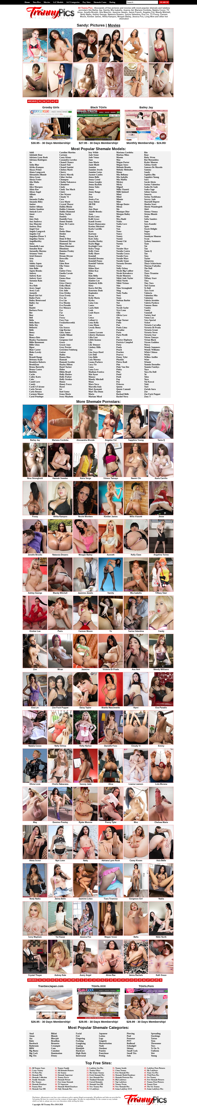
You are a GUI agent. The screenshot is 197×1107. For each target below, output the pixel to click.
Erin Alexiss (64, 288)
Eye (61, 310)
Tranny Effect (94, 1070)
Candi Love (34, 382)
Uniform (155, 1051)
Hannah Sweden (67, 362)
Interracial (81, 1056)
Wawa (147, 345)
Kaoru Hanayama (96, 224)
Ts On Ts (155, 1048)
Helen (62, 369)
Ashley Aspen (35, 263)
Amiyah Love (35, 212)
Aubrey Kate (35, 276)
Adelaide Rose (35, 155)
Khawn (91, 266)
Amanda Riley (36, 202)
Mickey (119, 182)
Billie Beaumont (36, 342)
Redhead (131, 1043)
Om (118, 318)
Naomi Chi (121, 241)
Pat (118, 337)
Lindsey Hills (94, 347)
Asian (31, 1036)
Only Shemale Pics (65, 1089)
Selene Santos (150, 192)
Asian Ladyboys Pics (155, 1089)
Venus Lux (149, 318)
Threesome (156, 1043)
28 (152, 980)
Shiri (146, 209)
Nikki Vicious (122, 283)
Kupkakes (93, 293)
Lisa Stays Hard (95, 352)
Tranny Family (63, 1068)
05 (57, 101)
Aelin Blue (34, 165)
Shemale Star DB (39, 1089)
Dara (61, 229)
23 (131, 980)
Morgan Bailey (123, 214)
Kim (90, 273)
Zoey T (147, 396)
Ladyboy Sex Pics (96, 1068)
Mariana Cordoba (124, 152)
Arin (31, 258)
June (90, 214)
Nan (118, 229)
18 (111, 980)
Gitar (61, 337)
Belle (31, 330)
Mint (118, 202)
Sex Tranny (151, 1077)
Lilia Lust (93, 337)
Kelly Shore (93, 253)
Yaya (146, 369)
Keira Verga (94, 249)
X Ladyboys (94, 1089)
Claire (62, 192)
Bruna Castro (35, 369)
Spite (146, 226)
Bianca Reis (34, 337)
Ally (31, 197)
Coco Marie (64, 202)
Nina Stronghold (124, 288)
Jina (90, 207)
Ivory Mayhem (66, 396)
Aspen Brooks (35, 271)
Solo (129, 1056)
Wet (153, 1053)
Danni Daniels (65, 221)
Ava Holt (33, 285)
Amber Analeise (36, 209)
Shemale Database (39, 1084)
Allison (32, 194)
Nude (101, 1046)
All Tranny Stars (38, 1068)
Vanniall (148, 313)
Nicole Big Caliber (124, 271)
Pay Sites (86, 2)
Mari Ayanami (95, 389)
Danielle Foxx (65, 219)
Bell (31, 318)
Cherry (62, 172)
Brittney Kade (35, 359)
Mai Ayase (93, 374)
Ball (31, 305)
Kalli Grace (93, 219)
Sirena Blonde (150, 214)
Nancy (119, 234)
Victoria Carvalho (152, 325)
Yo (145, 374)
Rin (146, 152)
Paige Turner (122, 320)
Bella (31, 320)
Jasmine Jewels (95, 170)
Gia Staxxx (64, 327)
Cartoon (63, 155)
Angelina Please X (37, 236)
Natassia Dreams (124, 263)
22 (127, 980)
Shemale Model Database (68, 1087)
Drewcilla (63, 258)
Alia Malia (34, 182)
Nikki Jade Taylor (124, 278)
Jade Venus (93, 157)
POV (129, 1041)
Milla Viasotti (122, 189)
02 (44, 101)
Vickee (147, 322)
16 (102, 980)
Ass (30, 1038)
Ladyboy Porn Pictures (156, 1068)
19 (115, 980)
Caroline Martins (67, 152)
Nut (118, 303)
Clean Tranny (120, 1070)
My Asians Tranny (96, 1073)
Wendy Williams (152, 350)
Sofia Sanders (150, 219)
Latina (102, 1036)
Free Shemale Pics (122, 1073)
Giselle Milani (65, 335)
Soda (146, 216)
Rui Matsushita (151, 160)
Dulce (62, 261)
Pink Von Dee (122, 367)
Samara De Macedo (153, 167)
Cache (32, 374)
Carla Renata (35, 392)
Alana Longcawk (37, 172)
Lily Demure (94, 345)
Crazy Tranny (37, 1070)
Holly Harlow (65, 374)
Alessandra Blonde (37, 175)
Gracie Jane (64, 345)
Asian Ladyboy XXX (123, 1089)
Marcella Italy (95, 387)
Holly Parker (65, 377)
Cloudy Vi (64, 197)
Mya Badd (121, 219)
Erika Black (64, 285)
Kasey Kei (93, 236)
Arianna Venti (35, 253)
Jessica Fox (93, 199)
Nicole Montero (123, 276)
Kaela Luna (93, 216)
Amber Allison (36, 207)
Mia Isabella (122, 177)
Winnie (147, 362)
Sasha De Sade (151, 187)
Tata (146, 256)
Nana (118, 231)
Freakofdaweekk (67, 322)
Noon (118, 298)
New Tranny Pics (96, 1087)
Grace (62, 342)
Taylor (147, 258)
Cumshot (55, 1051)
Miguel (119, 187)
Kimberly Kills (95, 283)
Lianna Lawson (95, 332)
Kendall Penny (95, 261)
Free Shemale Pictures (155, 1080)
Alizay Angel (35, 192)
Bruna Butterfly (36, 367)
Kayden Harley (95, 241)
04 (52, 101)
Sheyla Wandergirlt (153, 207)
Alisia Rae (34, 189)
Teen (153, 1041)
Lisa (90, 350)
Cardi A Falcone (36, 387)
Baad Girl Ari (35, 295)
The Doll (148, 268)
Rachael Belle (122, 394)
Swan (146, 239)
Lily (90, 342)
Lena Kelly (93, 322)
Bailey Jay (34, 303)
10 (77, 980)
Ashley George (36, 266)
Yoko (146, 377)
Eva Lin (63, 300)
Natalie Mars (122, 258)
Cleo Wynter (65, 194)
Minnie (119, 199)
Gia (61, 325)
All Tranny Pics (47, 1104)
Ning (118, 290)
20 (119, 980)
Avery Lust (34, 290)
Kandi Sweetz (94, 221)
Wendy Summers (152, 347)
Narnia (119, 244)
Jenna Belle (93, 177)
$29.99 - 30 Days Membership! (146, 1021)
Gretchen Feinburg (68, 350)
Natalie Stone (122, 261)
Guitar (62, 352)
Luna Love (93, 369)
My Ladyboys (152, 1070)
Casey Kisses (65, 157)
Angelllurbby (35, 241)
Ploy (118, 372)
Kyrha (91, 300)
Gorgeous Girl (66, 340)
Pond (118, 374)
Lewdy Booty (94, 327)
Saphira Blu (149, 175)
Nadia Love (121, 224)
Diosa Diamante (66, 246)
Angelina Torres (36, 239)
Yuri (146, 387)
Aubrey (32, 273)
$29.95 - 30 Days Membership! (98, 1021)
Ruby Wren (149, 157)
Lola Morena (94, 359)
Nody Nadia (121, 293)
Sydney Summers (152, 241)
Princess (120, 384)
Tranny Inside (121, 1068)
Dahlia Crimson (66, 209)
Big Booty (33, 1051)
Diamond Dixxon (67, 241)
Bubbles (33, 372)
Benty (32, 332)
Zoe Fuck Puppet (152, 394)
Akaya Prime (35, 170)
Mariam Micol (95, 396)
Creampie (55, 1046)
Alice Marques (36, 187)
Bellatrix (33, 327)
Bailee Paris (34, 298)
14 (94, 980)
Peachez (120, 352)
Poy (118, 382)
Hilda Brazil (65, 372)
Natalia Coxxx (123, 253)
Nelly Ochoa (122, 268)
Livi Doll (92, 355)
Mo (117, 209)
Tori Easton (149, 285)
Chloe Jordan (65, 177)
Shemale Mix (37, 1075)
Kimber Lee (94, 281)
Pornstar (131, 1038)
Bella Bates (34, 322)
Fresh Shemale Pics (97, 1075)
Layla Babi (93, 308)
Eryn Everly (65, 295)
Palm (118, 322)
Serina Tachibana (152, 197)
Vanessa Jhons (150, 305)
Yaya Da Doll (150, 372)
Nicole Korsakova (124, 273)
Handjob (80, 1048)
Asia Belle (33, 268)
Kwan (91, 295)
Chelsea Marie (66, 170)
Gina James (64, 332)
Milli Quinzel (122, 192)
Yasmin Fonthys (151, 367)
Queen (119, 387)
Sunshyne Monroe (152, 236)
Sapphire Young (151, 177)
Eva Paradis (65, 305)
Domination (56, 1053)
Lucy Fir (92, 364)
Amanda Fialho (36, 199)
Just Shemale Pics (96, 1077)
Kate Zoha (93, 239)
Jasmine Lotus (95, 172)
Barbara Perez (36, 310)
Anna (31, 244)
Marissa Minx (122, 155)
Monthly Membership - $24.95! (146, 143)
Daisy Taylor (65, 214)
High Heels (81, 1053)
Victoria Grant (151, 330)
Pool (129, 1036)
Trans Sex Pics (152, 1073)
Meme (119, 172)
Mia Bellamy (122, 175)
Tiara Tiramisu (151, 273)
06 (61, 980)
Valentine (148, 298)
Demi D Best (65, 239)
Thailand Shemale (96, 1080)
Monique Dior (122, 212)
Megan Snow (122, 165)
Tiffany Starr (150, 278)
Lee (90, 315)
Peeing (102, 1056)
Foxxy (62, 318)
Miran (119, 207)
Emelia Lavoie (66, 273)
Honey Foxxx (65, 384)
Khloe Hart (93, 268)
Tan (146, 249)
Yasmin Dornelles (152, 364)
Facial (79, 1033)
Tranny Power (63, 1077)
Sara (146, 179)
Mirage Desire (122, 204)
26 (144, 980)
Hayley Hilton (65, 364)
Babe (31, 1041)
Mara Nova (93, 384)
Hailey (62, 355)
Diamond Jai (65, 244)
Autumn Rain (35, 281)
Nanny (119, 236)
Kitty (90, 285)
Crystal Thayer (66, 204)
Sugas (147, 231)
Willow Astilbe (151, 357)
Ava (31, 283)
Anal (31, 1033)
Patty (118, 345)
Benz (31, 335)
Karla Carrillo (95, 229)
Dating (112, 2)
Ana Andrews (35, 221)
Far (61, 313)
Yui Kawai (149, 382)
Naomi (119, 239)
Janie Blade (93, 165)
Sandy (147, 172)
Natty (119, 266)
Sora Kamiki (150, 224)
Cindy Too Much (67, 189)
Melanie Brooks (123, 167)
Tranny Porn (152, 1084)
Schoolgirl (131, 1046)
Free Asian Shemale (65, 1082)
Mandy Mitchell (95, 379)
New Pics (37, 2)
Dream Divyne (66, 256)
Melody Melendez (124, 170)
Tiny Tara (148, 283)
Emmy (62, 281)
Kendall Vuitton (96, 263)
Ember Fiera (65, 271)
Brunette (55, 1043)
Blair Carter (35, 350)
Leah (90, 310)
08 (69, 980)
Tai (145, 246)
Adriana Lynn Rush (38, 157)
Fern (61, 315)
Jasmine (92, 167)
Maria (91, 394)
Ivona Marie (65, 394)
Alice (31, 184)
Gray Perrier (65, 347)
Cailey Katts (35, 377)
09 (73, 980)
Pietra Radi (121, 362)
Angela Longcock (37, 231)
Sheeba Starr (150, 204)
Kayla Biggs (94, 244)
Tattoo (154, 1038)
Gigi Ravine (64, 330)
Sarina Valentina (152, 184)
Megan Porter (122, 162)
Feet (78, 1036)
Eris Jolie (63, 290)
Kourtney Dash (95, 290)
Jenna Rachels (95, 184)
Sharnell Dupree (151, 202)
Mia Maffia (121, 179)
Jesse (90, 197)
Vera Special (150, 320)
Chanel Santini (66, 167)
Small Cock (132, 1051)
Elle (61, 268)
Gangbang (81, 1043)
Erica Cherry (65, 283)
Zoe (146, 392)
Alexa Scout (34, 177)
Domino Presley (66, 251)
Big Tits (32, 1056)
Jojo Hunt (93, 209)
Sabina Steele (150, 165)
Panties (102, 1051)
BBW (31, 1048)
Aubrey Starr (35, 278)
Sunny (147, 234)
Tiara (146, 271)
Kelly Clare (93, 251)
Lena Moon (93, 325)
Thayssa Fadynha (152, 266)
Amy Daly (34, 219)
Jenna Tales (93, 187)
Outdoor (103, 1048)
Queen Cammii (123, 389)
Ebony (54, 1056)
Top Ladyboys (121, 1082)
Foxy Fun (63, 320)
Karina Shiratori (96, 226)
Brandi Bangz (35, 357)
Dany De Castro (66, 224)
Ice (60, 389)
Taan (146, 244)
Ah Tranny (62, 1073)
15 (98, 980)
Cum (53, 1048)
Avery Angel (34, 288)
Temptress (149, 261)
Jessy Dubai (93, 202)
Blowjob (55, 1038)
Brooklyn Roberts (37, 362)
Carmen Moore (36, 394)
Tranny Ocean (121, 1084)
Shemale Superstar (65, 1075)
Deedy (62, 236)
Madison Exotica (96, 372)
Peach (119, 350)
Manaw (91, 377)
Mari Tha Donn (95, 392)
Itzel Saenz (64, 392)
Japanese (103, 1033)
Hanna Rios (64, 357)
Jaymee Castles (95, 175)
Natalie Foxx (122, 256)
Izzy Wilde (93, 152)
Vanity (147, 310)
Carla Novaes (35, 389)
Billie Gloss (34, 345)
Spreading (156, 1033)
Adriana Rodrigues (38, 160)
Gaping (79, 1046)
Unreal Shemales (96, 1082)
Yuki (146, 384)
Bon (31, 355)
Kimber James (95, 278)
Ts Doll (147, 288)
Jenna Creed (94, 179)
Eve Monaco (65, 308)
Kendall (92, 256)
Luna (90, 367)
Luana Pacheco (95, 362)
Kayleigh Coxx (95, 246)
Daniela (62, 216)
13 (90, 980)
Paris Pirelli (121, 335)
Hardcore (80, 1051)
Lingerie (103, 1041)
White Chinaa (150, 352)
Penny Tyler (122, 357)
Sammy (147, 170)
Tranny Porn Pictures (155, 1082)
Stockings (155, 1036)
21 (123, 980)
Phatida (120, 359)
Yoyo (146, 379)
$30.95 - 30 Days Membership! (50, 143)
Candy (32, 384)
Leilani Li (93, 320)
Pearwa (119, 355)
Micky (119, 184)
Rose (146, 155)
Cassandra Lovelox (68, 160)
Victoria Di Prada (152, 327)
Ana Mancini (35, 224)
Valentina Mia (150, 295)
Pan (118, 325)
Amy (31, 216)
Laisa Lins (93, 303)
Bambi (32, 308)
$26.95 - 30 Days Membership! (50, 1021)
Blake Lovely (35, 352)
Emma (62, 276)
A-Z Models (58, 2)
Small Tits (131, 1053)
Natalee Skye (122, 249)
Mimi (118, 194)
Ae (30, 162)
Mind (118, 197)
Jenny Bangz (94, 192)
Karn (90, 231)
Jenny (91, 189)
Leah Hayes (93, 313)
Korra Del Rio (95, 288)
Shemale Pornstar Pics (124, 1077)
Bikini (54, 1033)
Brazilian (55, 1041)
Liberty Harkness (96, 335)
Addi (31, 152)
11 (81, 980)
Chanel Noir (65, 165)
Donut (62, 253)
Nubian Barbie (123, 300)
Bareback (33, 1043)
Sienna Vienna (151, 212)
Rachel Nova (122, 396)
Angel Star (34, 229)
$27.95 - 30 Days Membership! (98, 143)
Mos (118, 216)
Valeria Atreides (151, 300)
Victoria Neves (150, 332)
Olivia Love (121, 315)
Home (27, 2)
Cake (31, 379)
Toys (153, 1046)
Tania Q (148, 251)
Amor (32, 214)
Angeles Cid (34, 234)
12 (86, 980)
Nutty (119, 305)
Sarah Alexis (150, 182)
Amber (32, 204)
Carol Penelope (36, 396)
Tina (146, 281)
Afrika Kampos (36, 167)
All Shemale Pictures (66, 1070)
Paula (119, 347)
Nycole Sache (122, 308)
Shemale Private (64, 1080)
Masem (119, 157)
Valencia (148, 293)
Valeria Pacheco (151, 303)
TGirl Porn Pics (153, 1075)
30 (160, 980)
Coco (61, 199)
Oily (118, 313)
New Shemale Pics (122, 1087)
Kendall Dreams (96, 258)
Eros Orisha (64, 293)
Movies (47, 2)
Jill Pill (91, 204)
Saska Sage (149, 189)
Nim (118, 285)
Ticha (146, 276)
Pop (118, 379)
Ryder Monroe (151, 162)
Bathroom (34, 1046)
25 (140, 980)
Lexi (90, 330)
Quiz (118, 392)
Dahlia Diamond (67, 212)
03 (48, 101)
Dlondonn (64, 249)
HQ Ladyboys (120, 1080)
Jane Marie (93, 162)
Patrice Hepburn (124, 340)
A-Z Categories (73, 2)
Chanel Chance (66, 162)
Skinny (130, 1048)
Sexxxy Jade (150, 199)
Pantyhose (104, 1053)
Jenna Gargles (95, 182)
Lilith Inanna (94, 340)
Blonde (54, 1036)
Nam (118, 226)
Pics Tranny (36, 1082)
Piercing (131, 1033)
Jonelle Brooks (95, 212)
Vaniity (147, 308)
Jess (90, 194)
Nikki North (122, 281)
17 (106, 980)
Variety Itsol (150, 315)
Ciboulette (64, 184)
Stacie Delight (150, 229)
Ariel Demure (35, 256)
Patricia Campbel (124, 342)
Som (146, 221)
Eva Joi (62, 298)
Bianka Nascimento (38, 340)
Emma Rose (64, 278)
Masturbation (105, 1043)
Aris (31, 261)
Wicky (147, 355)
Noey (118, 295)
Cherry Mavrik (66, 175)
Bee (30, 313)
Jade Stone (93, 155)
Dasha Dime (65, 231)
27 (148, 980)
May (118, 160)
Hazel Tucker (65, 367)
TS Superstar (63, 1084)
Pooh (118, 377)
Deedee (62, 234)
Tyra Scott (149, 290)
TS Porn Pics (37, 1073)
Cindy (62, 187)
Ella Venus (64, 266)
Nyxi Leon (121, 310)
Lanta (91, 305)
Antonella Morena (37, 251)
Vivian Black (150, 340)
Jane (90, 160)
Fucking (80, 1041)
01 (40, 101)
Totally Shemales (38, 1080)
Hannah (63, 359)
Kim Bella (93, 276)
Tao (146, 253)
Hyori (62, 387)
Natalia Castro (123, 251)
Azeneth (33, 293)
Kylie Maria (94, 298)
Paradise (120, 330)
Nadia (119, 221)
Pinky (119, 369)
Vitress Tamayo (151, 337)
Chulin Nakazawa (67, 182)
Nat (118, 246)
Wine (146, 359)
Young (154, 1056)
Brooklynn (34, 364)
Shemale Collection (39, 1077)
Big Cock (33, 1053)
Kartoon (92, 234)
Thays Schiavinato (152, 263)
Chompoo (63, 179)
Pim (118, 364)
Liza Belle (93, 357)
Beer (31, 315)
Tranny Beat (37, 1087)
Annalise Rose (35, 249)
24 (136, 980)
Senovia (147, 194)
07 (65, 980)
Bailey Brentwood (37, 300)
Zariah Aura (150, 389)
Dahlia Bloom (65, 207)
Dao (61, 226)
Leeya (91, 318)
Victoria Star (150, 335)
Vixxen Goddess (151, 342)
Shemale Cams (100, 2)
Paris (118, 332)
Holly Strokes (65, 379)
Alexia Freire (35, 179)
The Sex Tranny (153, 1087)
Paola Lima (121, 327)
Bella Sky (33, 325)
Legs (101, 1038)
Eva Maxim (64, 303)
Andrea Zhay (35, 226)
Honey (62, 382)
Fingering (80, 1038)
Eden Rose (64, 263)
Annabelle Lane (36, 246)
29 (156, 980)
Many (91, 382)
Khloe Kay (93, 271)
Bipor (31, 347)
